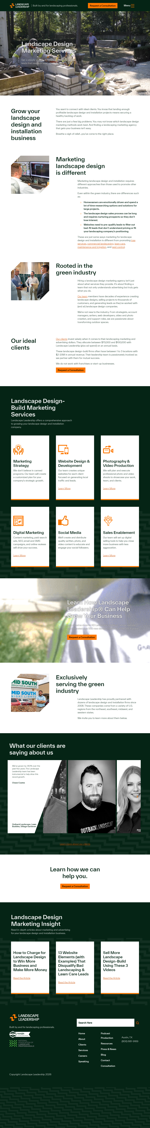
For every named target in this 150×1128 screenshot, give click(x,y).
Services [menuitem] (83, 1050)
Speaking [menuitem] (83, 1061)
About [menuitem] (81, 1039)
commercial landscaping (100, 243)
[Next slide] (137, 796)
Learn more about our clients (75, 844)
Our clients (61, 339)
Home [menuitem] (81, 1033)
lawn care (120, 243)
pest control (118, 247)
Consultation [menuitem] (108, 1066)
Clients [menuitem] (82, 1044)
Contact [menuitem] (105, 1060)
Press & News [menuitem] (108, 1049)
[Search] (137, 1023)
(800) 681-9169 (130, 1041)
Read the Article (21, 978)
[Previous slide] (46, 796)
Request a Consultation (103, 5)
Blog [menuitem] (103, 1054)
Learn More (64, 488)
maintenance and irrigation (92, 247)
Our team (82, 296)
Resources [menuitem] (107, 1043)
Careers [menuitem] (82, 1055)
